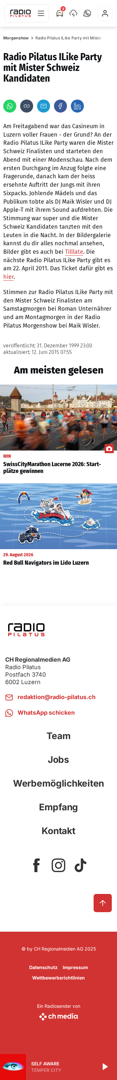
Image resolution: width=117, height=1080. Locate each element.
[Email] (43, 106)
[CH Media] (58, 1015)
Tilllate (74, 251)
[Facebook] (60, 106)
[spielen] (104, 1066)
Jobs (58, 759)
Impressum (75, 967)
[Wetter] (73, 13)
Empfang (58, 807)
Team (58, 735)
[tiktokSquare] (81, 865)
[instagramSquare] (58, 865)
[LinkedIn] (77, 106)
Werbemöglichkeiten (58, 783)
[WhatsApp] (9, 106)
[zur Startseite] (20, 13)
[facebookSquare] (36, 865)
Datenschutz (43, 967)
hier (8, 276)
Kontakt (58, 830)
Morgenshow (16, 37)
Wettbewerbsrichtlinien (58, 977)
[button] (87, 13)
